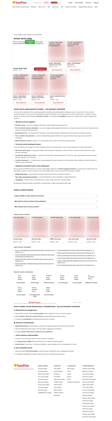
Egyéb (96, 7)
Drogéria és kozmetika (70, 7)
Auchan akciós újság (20, 68)
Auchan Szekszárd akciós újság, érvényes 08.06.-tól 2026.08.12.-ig (75, 250)
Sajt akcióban (57, 395)
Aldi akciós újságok (42, 371)
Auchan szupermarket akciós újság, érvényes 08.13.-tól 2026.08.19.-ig (76, 258)
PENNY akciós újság (21, 174)
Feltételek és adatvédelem (73, 382)
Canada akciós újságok (88, 374)
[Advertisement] (56, 22)
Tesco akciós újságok (43, 376)
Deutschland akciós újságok (89, 379)
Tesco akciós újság (73, 239)
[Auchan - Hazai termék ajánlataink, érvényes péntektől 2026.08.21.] (57, 51)
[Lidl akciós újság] (21, 226)
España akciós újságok (87, 384)
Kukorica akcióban (58, 371)
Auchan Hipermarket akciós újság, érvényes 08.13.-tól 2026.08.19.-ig (76, 265)
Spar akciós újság (91, 239)
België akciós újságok (87, 371)
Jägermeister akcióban (59, 379)
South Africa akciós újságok (89, 416)
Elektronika (33, 7)
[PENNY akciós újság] (58, 226)
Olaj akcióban (57, 376)
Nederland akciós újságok (88, 398)
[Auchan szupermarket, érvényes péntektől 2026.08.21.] (58, 84)
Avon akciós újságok (43, 387)
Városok (69, 374)
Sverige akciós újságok (87, 411)
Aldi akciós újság (36, 239)
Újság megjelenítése (40, 69)
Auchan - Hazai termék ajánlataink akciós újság (55, 64)
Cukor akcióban (57, 387)
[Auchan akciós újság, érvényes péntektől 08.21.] (30, 54)
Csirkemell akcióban (59, 392)
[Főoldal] (13, 35)
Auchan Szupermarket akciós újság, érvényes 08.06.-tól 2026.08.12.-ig (76, 255)
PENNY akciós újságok (43, 374)
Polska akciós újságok (87, 400)
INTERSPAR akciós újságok (44, 392)
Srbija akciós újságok (87, 408)
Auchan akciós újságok (43, 384)
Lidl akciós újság (17, 239)
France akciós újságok (87, 387)
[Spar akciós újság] (95, 226)
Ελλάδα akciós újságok (88, 390)
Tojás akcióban (57, 368)
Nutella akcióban (58, 384)
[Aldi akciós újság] (40, 226)
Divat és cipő (55, 7)
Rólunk (69, 379)
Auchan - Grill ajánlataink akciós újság (73, 64)
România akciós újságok (88, 406)
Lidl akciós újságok (42, 368)
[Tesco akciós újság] (76, 226)
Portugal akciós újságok (88, 403)
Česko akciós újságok (87, 376)
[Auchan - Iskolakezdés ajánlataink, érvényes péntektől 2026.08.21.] (40, 84)
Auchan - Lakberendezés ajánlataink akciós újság (19, 96)
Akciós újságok (79, 3)
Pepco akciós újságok (43, 382)
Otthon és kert (41, 7)
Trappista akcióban (58, 382)
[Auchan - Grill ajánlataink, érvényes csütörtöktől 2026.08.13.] (75, 51)
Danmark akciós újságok (88, 382)
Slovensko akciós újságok (88, 414)
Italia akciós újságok (87, 395)
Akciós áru (88, 3)
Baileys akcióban (58, 390)
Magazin (96, 3)
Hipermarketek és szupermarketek (20, 7)
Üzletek (70, 3)
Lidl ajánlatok (19, 180)
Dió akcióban (57, 374)
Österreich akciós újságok (88, 368)
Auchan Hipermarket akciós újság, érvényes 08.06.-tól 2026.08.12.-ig (76, 253)
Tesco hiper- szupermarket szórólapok (26, 177)
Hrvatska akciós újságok (88, 392)
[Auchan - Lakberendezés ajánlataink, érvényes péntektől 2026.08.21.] (21, 84)
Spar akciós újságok (43, 379)
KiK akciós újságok (42, 390)
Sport (62, 7)
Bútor (49, 7)
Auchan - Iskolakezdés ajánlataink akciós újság (38, 96)
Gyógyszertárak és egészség (85, 7)
